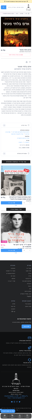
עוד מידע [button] (24, 125)
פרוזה (29, 273)
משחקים (13, 268)
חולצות (13, 278)
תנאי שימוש (28, 306)
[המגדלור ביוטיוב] (12, 402)
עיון (17, 13)
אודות (13, 304)
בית (26, 13)
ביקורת (20, 142)
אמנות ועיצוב (28, 291)
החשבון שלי (28, 304)
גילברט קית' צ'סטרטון (25, 52)
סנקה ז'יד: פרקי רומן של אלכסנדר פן (22, 245)
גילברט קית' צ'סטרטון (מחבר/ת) (20, 132)
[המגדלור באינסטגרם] (14, 402)
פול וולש (3, 408)
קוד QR (13, 311)
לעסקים (13, 309)
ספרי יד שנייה (11, 281)
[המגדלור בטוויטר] (19, 402)
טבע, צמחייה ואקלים (25, 294)
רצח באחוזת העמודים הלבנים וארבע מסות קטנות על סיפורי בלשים (20, 199)
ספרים (21, 13)
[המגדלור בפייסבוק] (17, 402)
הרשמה (25, 326)
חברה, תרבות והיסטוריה (8, 13)
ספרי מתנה (28, 271)
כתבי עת (13, 276)
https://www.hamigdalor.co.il (16, 398)
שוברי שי (28, 268)
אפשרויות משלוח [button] (22, 153)
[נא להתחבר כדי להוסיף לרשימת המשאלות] (30, 62)
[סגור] (1, 409)
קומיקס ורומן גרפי (26, 281)
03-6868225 (22, 396)
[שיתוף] (26, 62)
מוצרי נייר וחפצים (10, 271)
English (29, 296)
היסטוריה (26, 142)
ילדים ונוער (28, 278)
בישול (29, 286)
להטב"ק (29, 283)
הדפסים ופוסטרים (10, 273)
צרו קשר (13, 306)
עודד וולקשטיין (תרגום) (17, 134)
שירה (29, 276)
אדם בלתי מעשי (25, 50)
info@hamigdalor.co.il (10, 396)
